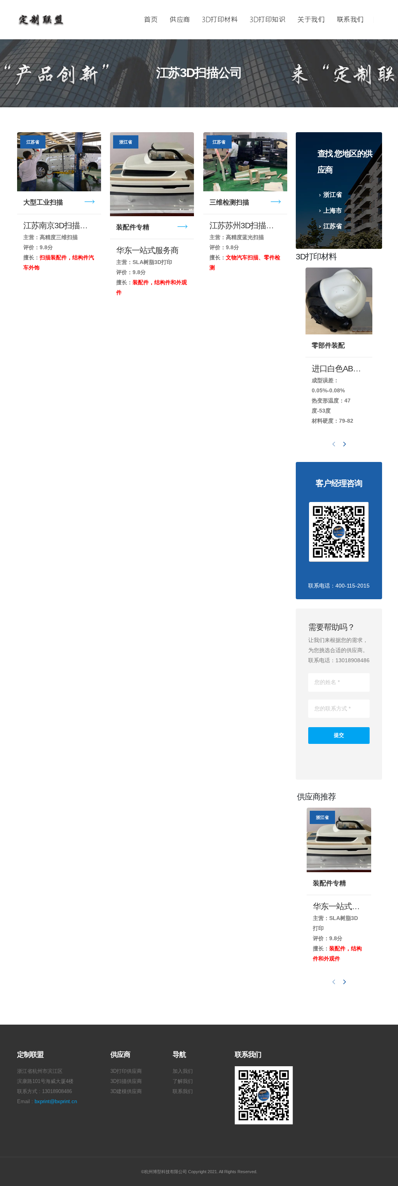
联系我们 (350, 20)
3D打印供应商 (126, 1071)
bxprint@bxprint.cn (56, 1101)
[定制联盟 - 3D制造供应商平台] (41, 19)
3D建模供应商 (126, 1091)
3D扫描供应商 (126, 1081)
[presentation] (334, 444)
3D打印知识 (267, 20)
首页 (150, 20)
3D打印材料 (219, 20)
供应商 (179, 20)
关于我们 (311, 20)
